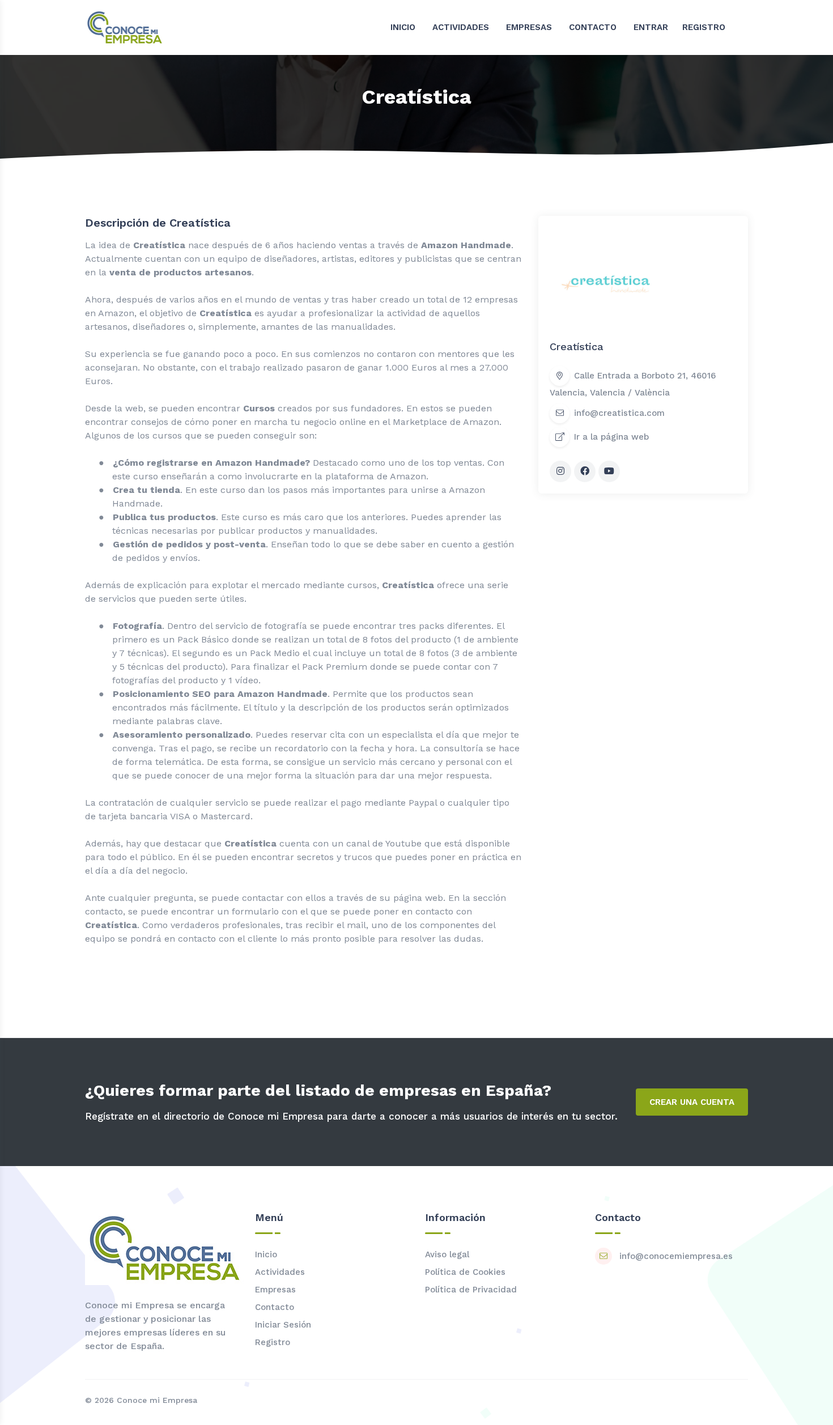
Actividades (280, 1272)
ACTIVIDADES (460, 27)
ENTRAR (651, 27)
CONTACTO (593, 27)
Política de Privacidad (471, 1289)
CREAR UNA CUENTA (691, 1102)
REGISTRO (703, 27)
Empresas (275, 1289)
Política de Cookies (465, 1272)
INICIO (402, 27)
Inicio (266, 1254)
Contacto (274, 1307)
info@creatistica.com (619, 414)
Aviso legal (447, 1254)
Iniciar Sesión (283, 1325)
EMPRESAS (529, 27)
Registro (272, 1342)
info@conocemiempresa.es (676, 1256)
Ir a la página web (611, 437)
